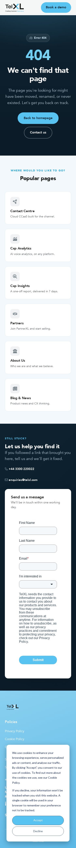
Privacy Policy (14, 731)
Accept (38, 820)
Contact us (38, 132)
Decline (38, 831)
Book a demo (56, 7)
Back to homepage (38, 118)
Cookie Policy (14, 739)
